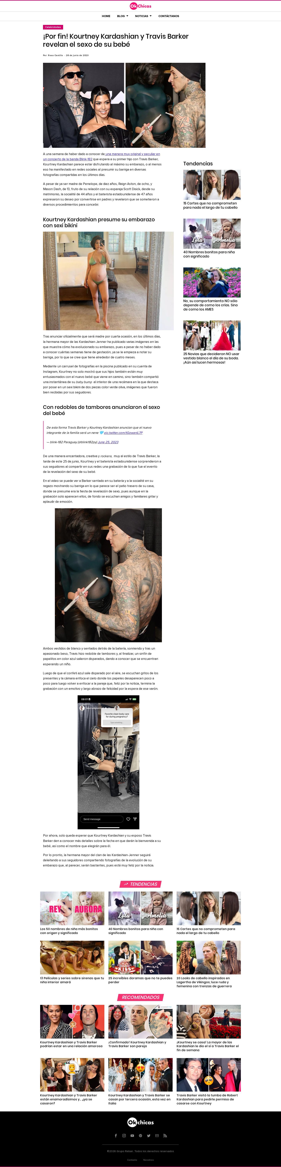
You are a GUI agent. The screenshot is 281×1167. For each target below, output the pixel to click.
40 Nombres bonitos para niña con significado (209, 254)
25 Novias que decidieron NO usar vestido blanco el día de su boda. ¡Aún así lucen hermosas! (211, 358)
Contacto (132, 1160)
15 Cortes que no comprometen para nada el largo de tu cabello (210, 205)
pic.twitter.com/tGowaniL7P (123, 433)
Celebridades (53, 27)
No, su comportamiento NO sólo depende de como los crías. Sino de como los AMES (210, 305)
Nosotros (148, 1160)
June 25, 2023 (108, 442)
